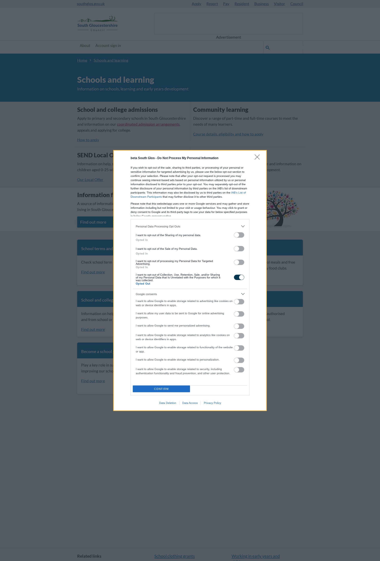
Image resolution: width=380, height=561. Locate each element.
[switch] (239, 235)
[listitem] (190, 226)
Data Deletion (167, 402)
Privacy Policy (212, 402)
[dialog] (190, 280)
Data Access (190, 402)
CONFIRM (161, 388)
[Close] (258, 158)
